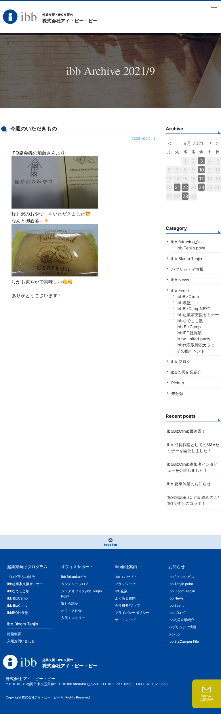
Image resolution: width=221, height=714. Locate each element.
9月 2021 (193, 143)
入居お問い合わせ (21, 641)
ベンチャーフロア (75, 584)
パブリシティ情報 (187, 269)
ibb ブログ (180, 361)
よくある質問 (125, 598)
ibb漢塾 (184, 302)
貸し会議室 (69, 603)
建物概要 (14, 634)
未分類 (177, 393)
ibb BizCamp (189, 326)
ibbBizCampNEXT (193, 308)
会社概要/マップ (127, 605)
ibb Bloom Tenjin (186, 258)
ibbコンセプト (126, 576)
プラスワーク (125, 584)
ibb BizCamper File (184, 641)
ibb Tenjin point (191, 247)
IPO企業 (121, 591)
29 (185, 196)
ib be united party (193, 338)
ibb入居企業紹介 (186, 372)
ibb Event (180, 290)
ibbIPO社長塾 (189, 332)
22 (185, 187)
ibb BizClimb (17, 605)
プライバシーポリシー (132, 612)
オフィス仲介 (71, 610)
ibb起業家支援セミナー (198, 314)
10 (201, 170)
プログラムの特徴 (21, 576)
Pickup (177, 382)
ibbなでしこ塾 (190, 320)
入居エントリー (73, 618)
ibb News (180, 279)
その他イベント (191, 350)
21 (177, 187)
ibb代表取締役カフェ (196, 344)
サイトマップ (125, 620)
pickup (174, 634)
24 (201, 187)
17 (201, 179)
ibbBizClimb (188, 296)
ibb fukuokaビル (186, 241)
